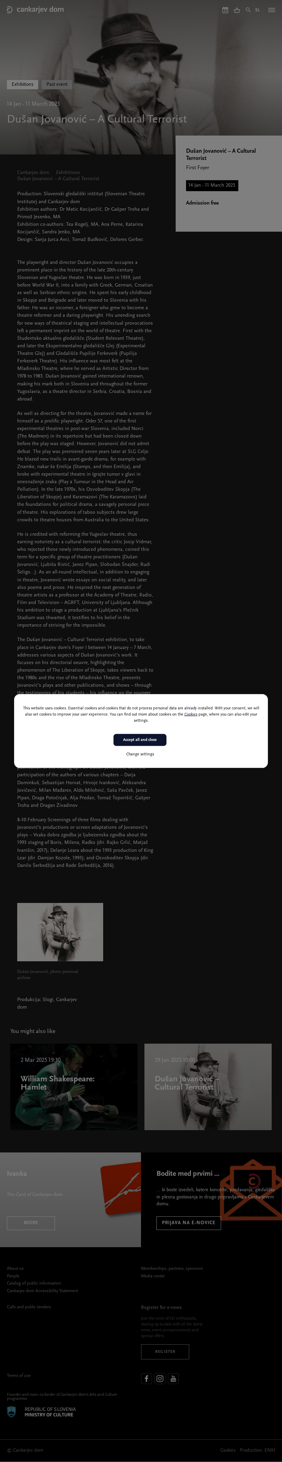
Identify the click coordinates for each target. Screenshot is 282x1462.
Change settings (140, 754)
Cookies (190, 714)
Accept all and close (140, 740)
